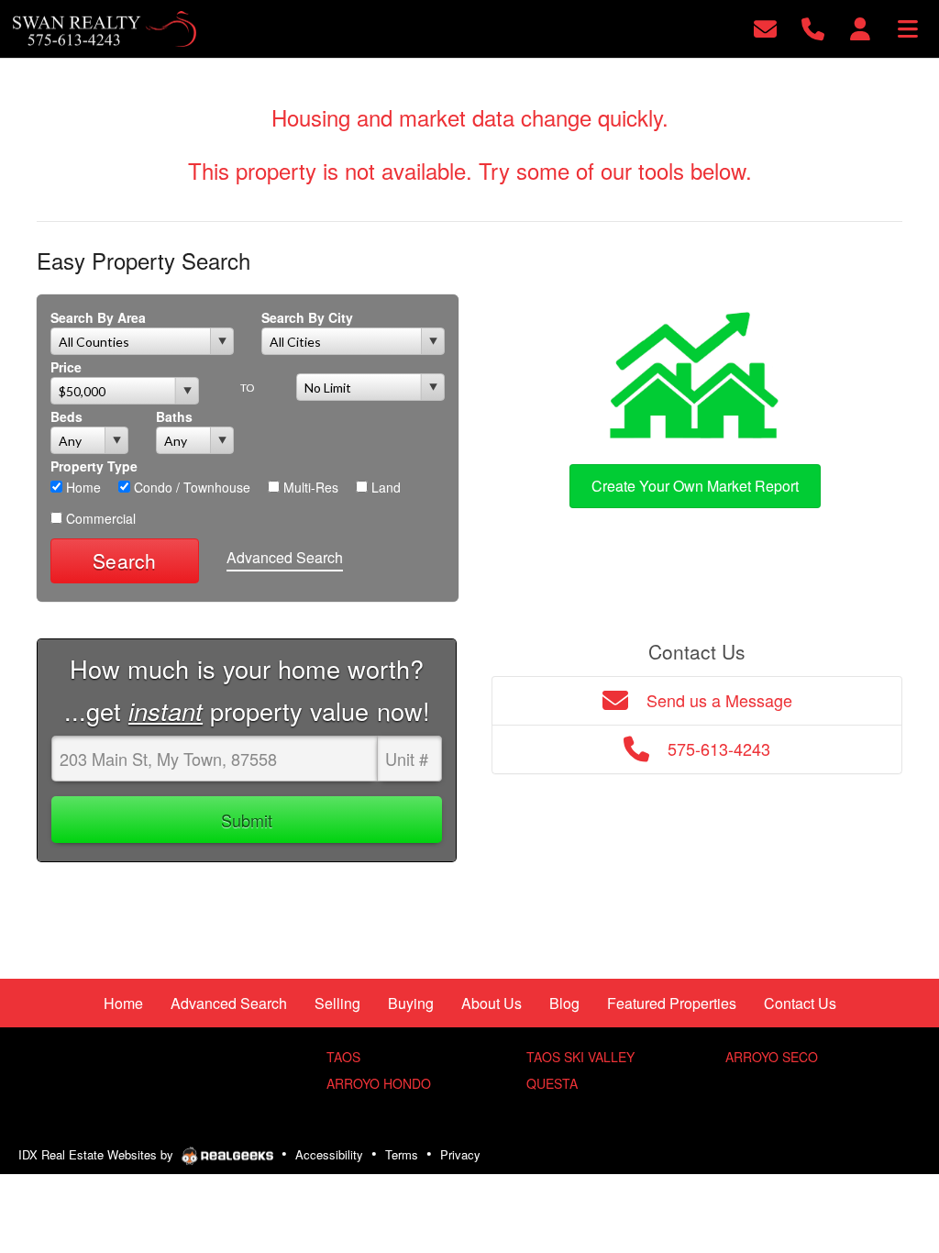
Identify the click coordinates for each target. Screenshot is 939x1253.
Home (81, 487)
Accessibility (329, 1154)
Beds (66, 416)
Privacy (460, 1154)
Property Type (94, 466)
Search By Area (98, 317)
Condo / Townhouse (190, 487)
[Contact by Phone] (812, 27)
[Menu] (908, 27)
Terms (401, 1154)
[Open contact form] (765, 27)
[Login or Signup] (860, 27)
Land (384, 487)
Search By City (307, 317)
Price (66, 367)
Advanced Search (284, 557)
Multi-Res (309, 487)
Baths (174, 416)
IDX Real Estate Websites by (97, 1154)
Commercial (99, 518)
